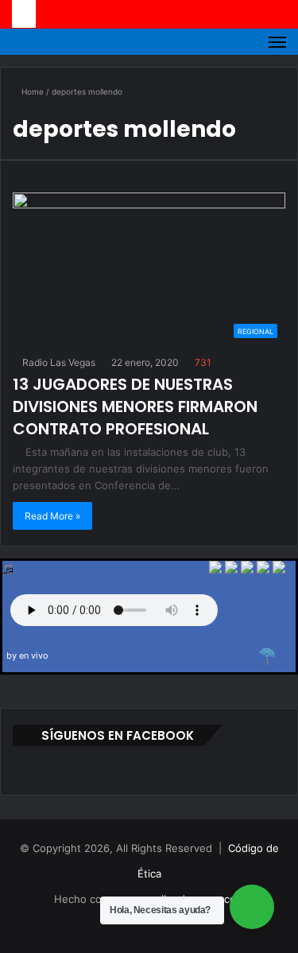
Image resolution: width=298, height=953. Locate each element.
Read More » (52, 516)
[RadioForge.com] (267, 656)
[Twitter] (215, 569)
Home (31, 91)
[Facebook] (231, 569)
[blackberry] (263, 569)
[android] (279, 569)
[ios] (247, 569)
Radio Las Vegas (57, 362)
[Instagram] (178, 925)
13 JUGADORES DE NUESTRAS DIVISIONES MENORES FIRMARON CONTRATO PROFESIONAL (135, 406)
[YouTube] (158, 925)
